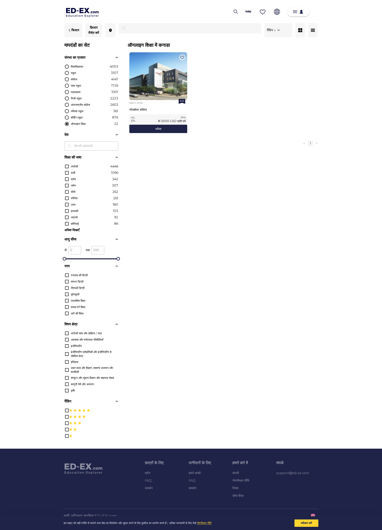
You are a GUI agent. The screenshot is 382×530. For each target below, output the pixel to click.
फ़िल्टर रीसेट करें (93, 30)
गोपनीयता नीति (204, 523)
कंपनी (235, 473)
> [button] (317, 143)
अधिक (158, 129)
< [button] (304, 143)
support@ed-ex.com (292, 473)
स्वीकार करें (306, 523)
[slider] (64, 259)
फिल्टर (75, 30)
